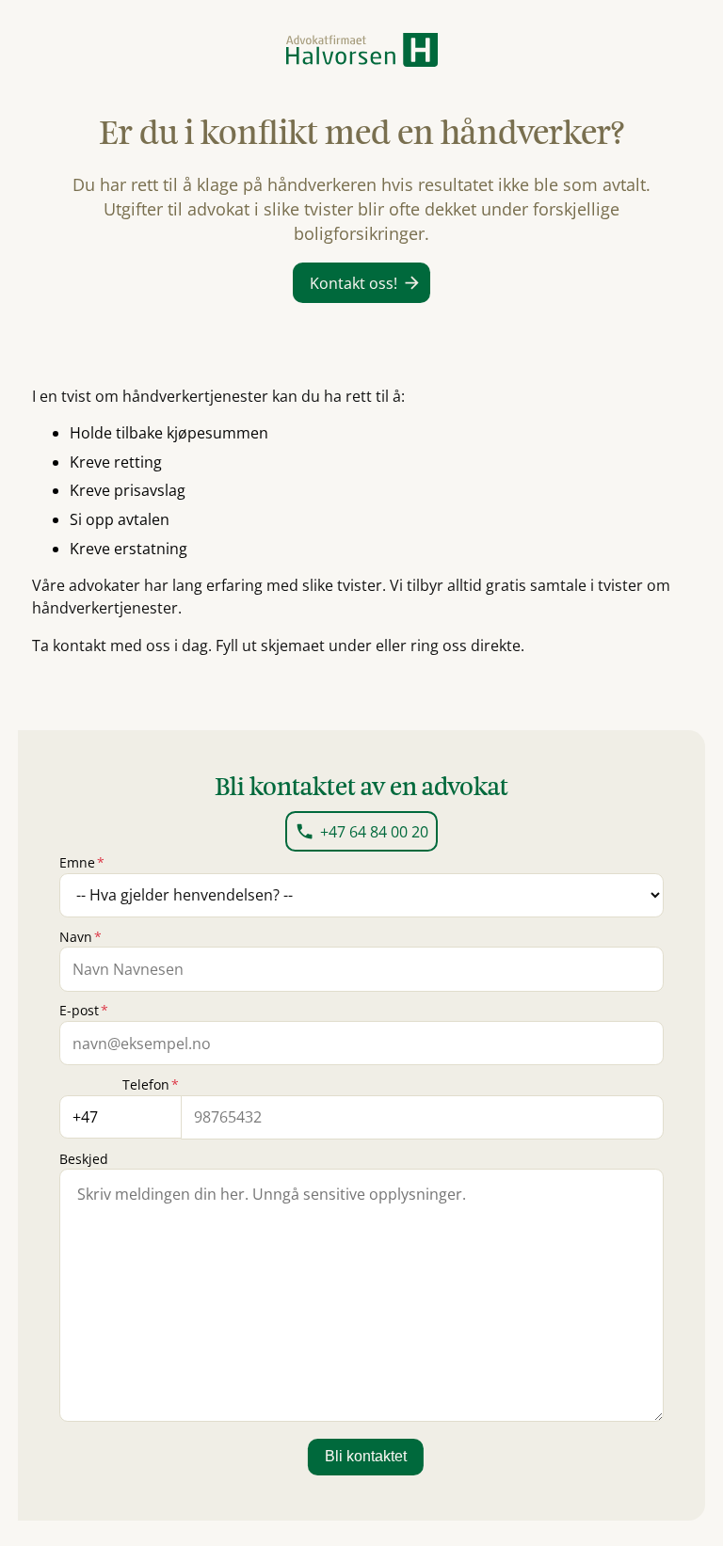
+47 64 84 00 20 (374, 831)
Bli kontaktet (366, 1456)
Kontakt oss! (353, 283)
